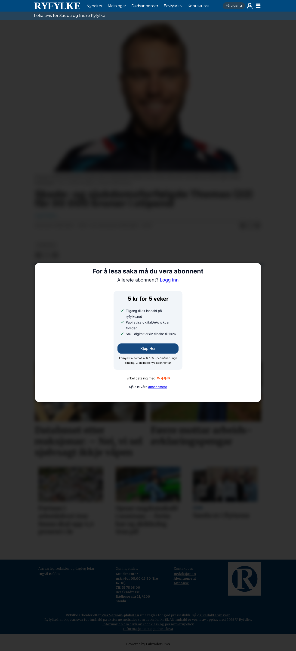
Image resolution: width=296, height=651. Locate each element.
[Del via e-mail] (257, 225)
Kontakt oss (198, 6)
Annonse (181, 583)
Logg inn (250, 6)
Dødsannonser (144, 6)
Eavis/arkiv (173, 6)
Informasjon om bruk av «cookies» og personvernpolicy (148, 624)
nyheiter (46, 245)
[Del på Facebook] (242, 225)
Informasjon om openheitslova (148, 629)
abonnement (157, 387)
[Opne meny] (258, 5)
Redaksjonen (185, 574)
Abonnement (185, 578)
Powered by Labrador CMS (148, 644)
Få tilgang (234, 5)
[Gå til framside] (57, 5)
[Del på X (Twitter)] (250, 225)
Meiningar (117, 6)
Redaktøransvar (216, 615)
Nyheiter (94, 6)
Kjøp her (148, 348)
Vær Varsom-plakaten (120, 615)
